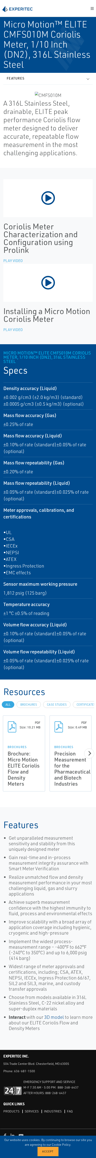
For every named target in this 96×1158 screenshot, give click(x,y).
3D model (54, 1017)
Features (16, 78)
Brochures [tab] (28, 704)
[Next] (89, 753)
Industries (53, 1111)
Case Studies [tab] (57, 704)
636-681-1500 (24, 1071)
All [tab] (8, 704)
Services (32, 1111)
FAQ (70, 1111)
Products (11, 1111)
